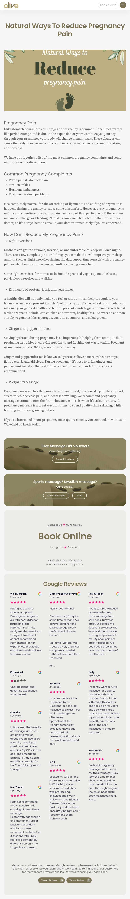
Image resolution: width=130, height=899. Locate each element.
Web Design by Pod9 (59, 564)
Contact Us (55, 525)
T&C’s (80, 564)
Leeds (27, 425)
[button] (123, 5)
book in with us (111, 420)
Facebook (73, 547)
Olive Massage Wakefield (65, 560)
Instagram (56, 547)
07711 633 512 (74, 525)
